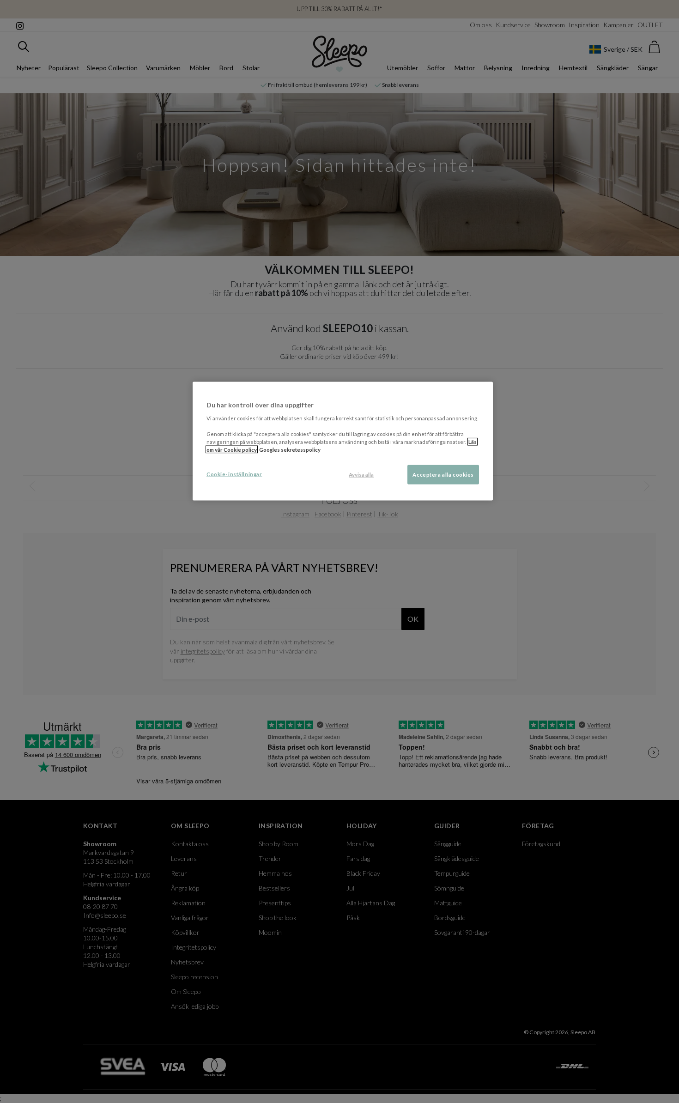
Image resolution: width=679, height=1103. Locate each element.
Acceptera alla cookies (443, 475)
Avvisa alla (361, 475)
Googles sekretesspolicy (290, 450)
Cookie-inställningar (234, 474)
